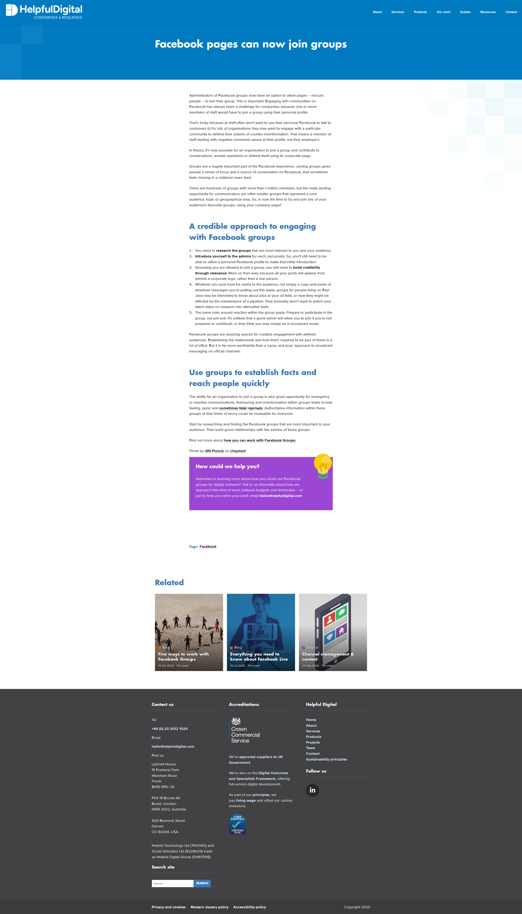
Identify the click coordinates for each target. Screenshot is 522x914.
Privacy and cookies (169, 907)
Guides (465, 12)
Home (311, 720)
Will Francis (214, 451)
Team (310, 748)
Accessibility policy (249, 907)
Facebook (208, 546)
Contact (511, 12)
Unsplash (238, 451)
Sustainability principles (326, 759)
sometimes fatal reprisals (241, 408)
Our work (443, 12)
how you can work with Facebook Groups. (260, 440)
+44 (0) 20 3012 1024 (170, 728)
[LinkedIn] (312, 790)
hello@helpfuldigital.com (281, 495)
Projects (313, 742)
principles (261, 795)
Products (420, 12)
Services (398, 12)
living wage (246, 800)
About (377, 12)
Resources (488, 12)
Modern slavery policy (209, 907)
